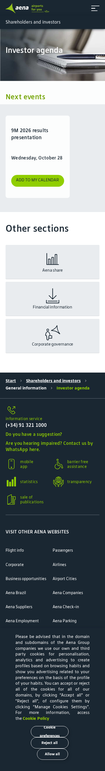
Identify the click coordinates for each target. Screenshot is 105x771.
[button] (95, 8)
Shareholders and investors (53, 380)
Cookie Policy (36, 718)
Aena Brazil (16, 592)
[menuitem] (52, 51)
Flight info (15, 550)
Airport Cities (64, 578)
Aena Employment (22, 620)
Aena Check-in (66, 606)
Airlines (59, 564)
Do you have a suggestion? (34, 434)
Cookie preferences (50, 731)
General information (26, 388)
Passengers (63, 550)
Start (11, 380)
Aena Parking (64, 620)
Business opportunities (26, 578)
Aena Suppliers (19, 606)
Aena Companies (68, 592)
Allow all (52, 754)
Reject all (49, 742)
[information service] (52, 410)
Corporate (15, 564)
